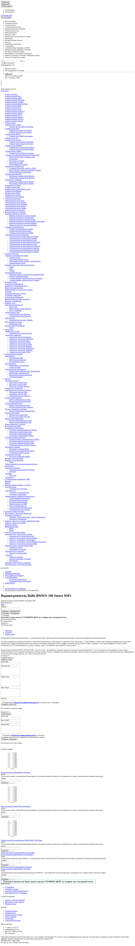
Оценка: (4, 698)
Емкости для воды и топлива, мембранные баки (22, 521)
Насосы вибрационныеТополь (20, 401)
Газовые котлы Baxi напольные (20, 130)
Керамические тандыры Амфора (21, 320)
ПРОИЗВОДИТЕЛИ (12, 574)
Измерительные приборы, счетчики (18, 485)
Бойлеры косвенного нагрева (15, 214)
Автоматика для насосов (14, 388)
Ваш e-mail (5, 720)
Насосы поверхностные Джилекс (21, 407)
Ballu (2, 604)
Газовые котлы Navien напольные (21, 142)
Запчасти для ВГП (15, 547)
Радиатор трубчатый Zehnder (19, 456)
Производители (10, 904)
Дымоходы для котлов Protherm (20, 346)
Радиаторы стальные (12, 447)
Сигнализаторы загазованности (20, 508)
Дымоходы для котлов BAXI (19, 341)
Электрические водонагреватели (17, 235)
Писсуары (13, 475)
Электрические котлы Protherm (16, 204)
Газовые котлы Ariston (13, 125)
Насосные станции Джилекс (19, 386)
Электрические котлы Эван (15, 210)
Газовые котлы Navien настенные (21, 144)
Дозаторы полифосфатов (14, 284)
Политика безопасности (18, 579)
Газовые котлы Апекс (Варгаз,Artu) (17, 189)
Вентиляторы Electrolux (17, 360)
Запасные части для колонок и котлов (18, 534)
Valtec (11, 462)
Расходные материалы (13, 515)
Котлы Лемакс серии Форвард (20, 309)
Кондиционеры (10, 364)
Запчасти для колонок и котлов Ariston (23, 538)
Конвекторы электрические (19, 373)
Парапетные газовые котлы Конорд (22, 178)
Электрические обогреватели (15, 369)
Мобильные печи (15, 324)
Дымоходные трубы (12, 331)
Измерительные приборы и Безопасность (20, 496)
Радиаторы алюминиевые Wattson (21, 436)
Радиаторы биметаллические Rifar (21, 443)
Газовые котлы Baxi (12, 128)
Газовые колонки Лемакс (14, 121)
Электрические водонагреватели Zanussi (23, 252)
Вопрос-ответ (10, 634)
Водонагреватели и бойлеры (15, 212)
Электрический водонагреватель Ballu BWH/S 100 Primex (21, 840)
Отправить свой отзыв (9, 704)
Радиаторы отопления (13, 426)
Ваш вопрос (5, 724)
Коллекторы (13, 561)
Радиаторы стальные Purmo (19, 449)
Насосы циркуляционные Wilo (20, 422)
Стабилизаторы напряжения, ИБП (17, 479)
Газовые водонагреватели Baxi (20, 231)
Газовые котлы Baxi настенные (20, 132)
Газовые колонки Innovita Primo (16, 104)
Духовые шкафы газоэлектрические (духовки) (25, 278)
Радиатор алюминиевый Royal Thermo (23, 430)
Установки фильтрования (14, 297)
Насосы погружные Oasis (18, 415)
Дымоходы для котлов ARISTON (21, 339)
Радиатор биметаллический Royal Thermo (24, 439)
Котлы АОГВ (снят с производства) (22, 157)
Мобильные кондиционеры (19, 365)
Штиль (7, 483)
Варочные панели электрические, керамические (26, 274)
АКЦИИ (8, 572)
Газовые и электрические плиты (16, 255)
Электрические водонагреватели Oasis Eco (24, 246)
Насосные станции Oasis (18, 382)
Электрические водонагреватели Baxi (22, 240)
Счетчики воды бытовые (18, 489)
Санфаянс (8, 473)
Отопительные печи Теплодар (20, 316)
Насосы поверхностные (13, 403)
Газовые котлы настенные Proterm (21, 149)
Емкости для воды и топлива (15, 523)
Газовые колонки (11, 94)
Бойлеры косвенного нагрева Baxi (21, 218)
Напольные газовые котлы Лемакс (21, 182)
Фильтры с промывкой (13, 301)
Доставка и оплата (11, 889)
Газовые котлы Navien (13, 140)
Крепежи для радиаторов (14, 458)
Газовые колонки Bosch (13, 98)
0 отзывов (5, 615)
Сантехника (9, 466)
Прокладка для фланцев (17, 519)
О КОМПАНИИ (11, 577)
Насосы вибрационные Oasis (19, 400)
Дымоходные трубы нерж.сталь (20, 333)
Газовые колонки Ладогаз (14, 119)
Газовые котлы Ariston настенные (21, 127)
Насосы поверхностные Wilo (19, 405)
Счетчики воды (10, 487)
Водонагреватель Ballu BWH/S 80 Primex (15, 806)
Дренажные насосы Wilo (18, 394)
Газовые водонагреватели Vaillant (21, 233)
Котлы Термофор (15, 310)
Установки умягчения (13, 295)
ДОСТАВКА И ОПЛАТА (14, 575)
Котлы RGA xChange (16, 161)
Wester (11, 530)
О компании (9, 887)
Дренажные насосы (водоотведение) (18, 390)
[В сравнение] (14, 783)
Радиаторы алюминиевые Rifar (20, 434)
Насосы (8, 379)
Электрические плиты (17, 263)
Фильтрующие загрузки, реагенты (17, 299)
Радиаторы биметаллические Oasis (21, 441)
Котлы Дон (13, 307)
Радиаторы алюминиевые (14, 428)
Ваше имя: (4, 662)
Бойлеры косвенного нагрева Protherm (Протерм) (27, 221)
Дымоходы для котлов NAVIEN (20, 345)
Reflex (11, 528)
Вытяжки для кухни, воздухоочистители (19, 265)
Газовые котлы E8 (11, 138)
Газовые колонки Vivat (13, 115)
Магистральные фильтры (14, 288)
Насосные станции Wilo (17, 384)
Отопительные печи (12, 312)
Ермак (11, 327)
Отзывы (8, 632)
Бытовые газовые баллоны (14, 511)
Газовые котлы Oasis (12, 187)
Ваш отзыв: (5, 687)
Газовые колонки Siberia (13, 113)
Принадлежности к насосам (15, 424)
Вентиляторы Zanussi (17, 362)
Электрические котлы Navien (15, 202)
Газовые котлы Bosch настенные (21, 136)
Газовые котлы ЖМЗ (12, 193)
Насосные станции (12, 381)
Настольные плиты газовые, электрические (25, 261)
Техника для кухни (12, 254)
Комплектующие (11, 525)
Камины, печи (10, 303)
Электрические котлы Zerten (15, 206)
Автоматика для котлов (17, 549)
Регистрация (9, 12)
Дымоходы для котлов (13, 335)
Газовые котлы (10, 123)
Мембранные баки (11, 527)
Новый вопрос (6, 714)
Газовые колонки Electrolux (15, 100)
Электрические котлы (13, 199)
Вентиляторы (10, 356)
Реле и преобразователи (17, 506)
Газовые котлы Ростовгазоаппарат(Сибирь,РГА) (22, 155)
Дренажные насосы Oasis (18, 392)
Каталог (4, 907)
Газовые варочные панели (18, 276)
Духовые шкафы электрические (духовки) (24, 280)
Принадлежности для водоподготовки (19, 290)
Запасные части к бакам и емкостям (18, 563)
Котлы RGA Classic (16, 163)
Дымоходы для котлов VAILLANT (21, 348)
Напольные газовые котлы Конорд (21, 176)
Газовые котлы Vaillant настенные (21, 153)
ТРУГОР (12, 472)
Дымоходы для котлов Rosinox (20, 337)
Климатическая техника (13, 354)
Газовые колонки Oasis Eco (15, 111)
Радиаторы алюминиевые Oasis (20, 432)
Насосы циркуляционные (14, 418)
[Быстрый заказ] (10, 783)
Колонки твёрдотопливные (15, 326)
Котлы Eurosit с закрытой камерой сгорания (25, 170)
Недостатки (5, 677)
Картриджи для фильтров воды (16, 286)
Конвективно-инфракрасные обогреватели (24, 371)
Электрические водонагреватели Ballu (23, 238)
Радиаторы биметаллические (15, 437)
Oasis (11, 269)
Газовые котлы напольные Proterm (21, 147)
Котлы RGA (13, 159)
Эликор (12, 271)
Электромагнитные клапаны (19, 509)
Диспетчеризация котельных (19, 498)
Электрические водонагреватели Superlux (24, 248)
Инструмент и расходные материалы (18, 513)
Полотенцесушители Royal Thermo (21, 470)
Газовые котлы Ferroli (13, 195)
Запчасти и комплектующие (15, 532)
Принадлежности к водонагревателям (23, 225)
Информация (5, 883)
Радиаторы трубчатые (13, 455)
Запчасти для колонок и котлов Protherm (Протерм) (27, 542)
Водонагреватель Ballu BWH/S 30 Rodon (15, 869)
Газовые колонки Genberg (14, 102)
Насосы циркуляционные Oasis (20, 420)
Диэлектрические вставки (18, 500)
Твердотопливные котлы (14, 305)
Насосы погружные (12, 413)
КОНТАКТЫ (10, 583)
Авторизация (10, 10)
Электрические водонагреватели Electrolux (24, 242)
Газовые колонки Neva (13, 108)
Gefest (11, 267)
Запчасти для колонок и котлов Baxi (22, 540)
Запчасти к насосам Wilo (18, 553)
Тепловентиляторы (16, 377)
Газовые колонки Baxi (13, 96)
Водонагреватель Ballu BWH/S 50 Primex (15, 772)
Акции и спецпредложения (15, 900)
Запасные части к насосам (14, 551)
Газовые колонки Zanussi (14, 117)
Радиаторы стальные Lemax (19, 453)
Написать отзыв (7, 659)
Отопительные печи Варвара (19, 314)
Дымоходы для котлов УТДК (19, 352)
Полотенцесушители (12, 468)
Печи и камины (10, 917)
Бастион (8, 481)
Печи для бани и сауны (13, 322)
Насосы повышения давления (15, 409)
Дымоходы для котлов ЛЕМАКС (21, 350)
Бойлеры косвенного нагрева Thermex (23, 223)
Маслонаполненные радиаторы (20, 375)
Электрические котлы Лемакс (15, 208)
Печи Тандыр (10, 318)
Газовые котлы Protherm (13, 146)
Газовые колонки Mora (13, 106)
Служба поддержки (8, 896)
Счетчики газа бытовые (17, 494)
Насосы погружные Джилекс (19, 417)
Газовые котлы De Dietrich (14, 197)
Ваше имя (4, 716)
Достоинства (5, 666)
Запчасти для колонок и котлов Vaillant (23, 544)
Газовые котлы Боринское (14, 166)
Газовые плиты (14, 257)
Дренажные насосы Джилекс (19, 396)
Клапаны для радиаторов (14, 460)
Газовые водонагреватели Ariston (21, 229)
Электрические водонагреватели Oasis (23, 244)
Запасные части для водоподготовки (18, 564)
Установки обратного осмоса (15, 293)
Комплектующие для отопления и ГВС (19, 546)
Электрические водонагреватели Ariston (23, 237)
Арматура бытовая (16, 557)
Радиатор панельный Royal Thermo (21, 451)
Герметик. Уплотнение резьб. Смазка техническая (27, 517)
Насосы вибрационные (13, 398)
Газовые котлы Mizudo (13, 191)
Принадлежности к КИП (18, 504)
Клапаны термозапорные (18, 502)
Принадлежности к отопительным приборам (21, 464)
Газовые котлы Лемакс (13, 180)
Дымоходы (9, 329)
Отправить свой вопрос (9, 739)
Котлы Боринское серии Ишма (20, 172)
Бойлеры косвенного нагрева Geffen (22, 219)
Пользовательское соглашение (20, 581)
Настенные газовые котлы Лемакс (21, 183)
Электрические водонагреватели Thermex (24, 250)
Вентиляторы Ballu (16, 358)
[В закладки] (12, 783)
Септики (8, 291)
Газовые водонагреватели (14, 227)
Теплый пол (9, 477)
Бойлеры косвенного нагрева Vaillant (22, 216)
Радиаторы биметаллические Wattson (22, 445)
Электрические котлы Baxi (14, 200)
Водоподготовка (11, 282)
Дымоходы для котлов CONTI (20, 343)
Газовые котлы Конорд (13, 174)
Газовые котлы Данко (13, 185)
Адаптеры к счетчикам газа (19, 492)
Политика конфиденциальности (16, 891)
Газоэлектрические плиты (18, 259)
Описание (8, 631)
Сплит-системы (15, 367)
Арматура (8, 555)
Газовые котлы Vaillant (13, 151)
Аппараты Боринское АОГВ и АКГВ (22, 168)
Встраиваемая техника (13, 273)
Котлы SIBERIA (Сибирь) (18, 164)
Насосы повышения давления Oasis (22, 411)
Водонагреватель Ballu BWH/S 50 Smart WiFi (17, 855)
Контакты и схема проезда (14, 902)
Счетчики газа (10, 491)
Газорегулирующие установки (20, 559)
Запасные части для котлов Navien (21, 536)
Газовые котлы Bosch (12, 134)
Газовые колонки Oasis (13, 109)
